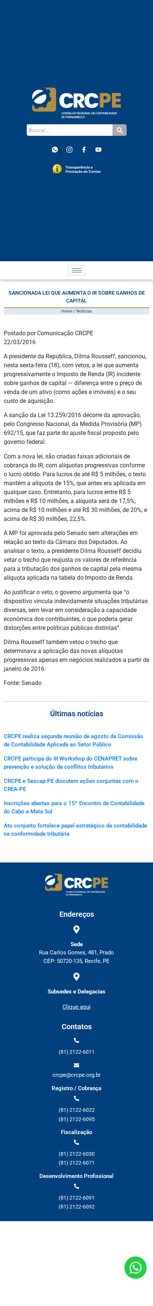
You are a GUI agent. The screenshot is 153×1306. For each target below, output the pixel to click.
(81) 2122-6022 (77, 1110)
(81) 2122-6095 (77, 1119)
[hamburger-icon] (76, 270)
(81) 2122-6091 (77, 1198)
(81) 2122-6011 (77, 1052)
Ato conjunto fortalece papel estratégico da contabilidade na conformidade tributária (75, 829)
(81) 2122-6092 (77, 1207)
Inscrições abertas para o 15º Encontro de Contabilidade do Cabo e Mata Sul (74, 807)
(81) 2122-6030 (77, 1154)
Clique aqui (76, 1006)
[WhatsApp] (55, 149)
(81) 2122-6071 (77, 1163)
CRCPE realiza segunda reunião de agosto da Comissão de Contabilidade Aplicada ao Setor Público (73, 740)
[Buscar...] (120, 130)
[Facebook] (84, 149)
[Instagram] (69, 149)
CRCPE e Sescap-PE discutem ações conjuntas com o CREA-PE (71, 785)
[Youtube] (98, 149)
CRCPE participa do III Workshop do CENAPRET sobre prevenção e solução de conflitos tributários (70, 762)
